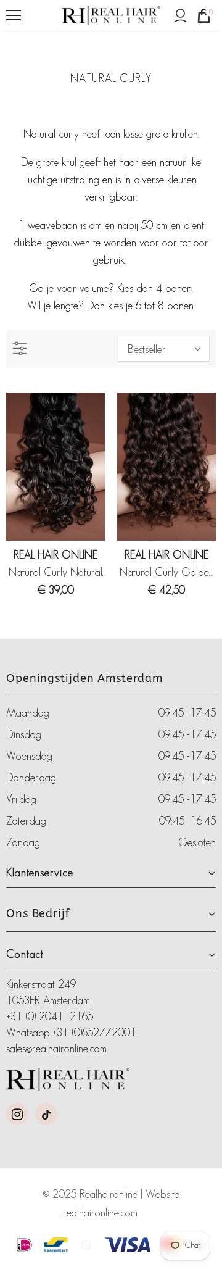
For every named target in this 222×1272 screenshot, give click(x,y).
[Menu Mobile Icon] (13, 15)
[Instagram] (17, 1114)
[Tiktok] (46, 1114)
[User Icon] (180, 15)
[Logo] (111, 15)
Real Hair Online (55, 555)
